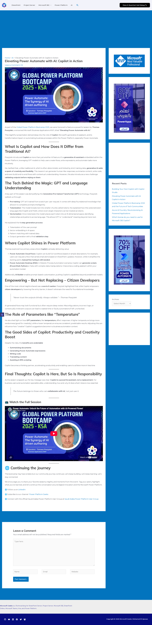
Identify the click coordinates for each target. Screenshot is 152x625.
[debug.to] (25, 619)
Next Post (100, 516)
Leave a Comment (12, 65)
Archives (115, 299)
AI (71, 5)
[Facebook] (17, 619)
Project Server (29, 5)
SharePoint (16, 5)
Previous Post (9, 516)
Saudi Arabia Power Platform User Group (82, 499)
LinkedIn (22, 490)
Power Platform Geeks (38, 494)
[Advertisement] (76, 25)
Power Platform (61, 5)
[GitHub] (5, 619)
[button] (77, 5)
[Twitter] (21, 619)
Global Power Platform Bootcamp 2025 (32, 127)
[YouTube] (9, 619)
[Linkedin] (13, 619)
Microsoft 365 (43, 5)
